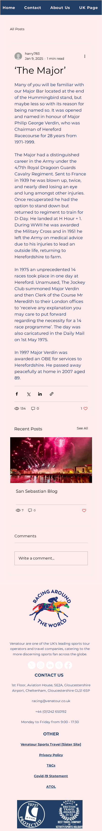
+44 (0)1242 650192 (50, 711)
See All (82, 428)
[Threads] (59, 665)
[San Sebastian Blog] (51, 460)
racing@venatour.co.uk (51, 701)
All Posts (17, 29)
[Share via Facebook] (16, 394)
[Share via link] (51, 394)
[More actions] (85, 56)
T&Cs (51, 765)
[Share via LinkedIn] (40, 394)
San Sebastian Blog (36, 491)
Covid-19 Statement (51, 776)
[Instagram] (41, 665)
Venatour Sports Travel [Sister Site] (51, 744)
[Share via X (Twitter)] (28, 394)
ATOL (51, 786)
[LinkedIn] (50, 665)
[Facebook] (68, 665)
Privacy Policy (51, 755)
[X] (32, 665)
